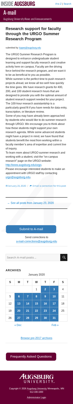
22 (36, 310)
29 (36, 317)
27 (18, 317)
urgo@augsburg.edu (18, 177)
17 (54, 303)
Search (67, 3)
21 (27, 310)
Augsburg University (37, 388)
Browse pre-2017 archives (36, 338)
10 (54, 296)
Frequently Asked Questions (31, 356)
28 (27, 317)
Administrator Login (36, 397)
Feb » (55, 325)
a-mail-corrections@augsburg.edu (36, 241)
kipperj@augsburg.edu (30, 47)
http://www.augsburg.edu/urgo (23, 164)
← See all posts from (30, 202)
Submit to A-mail (31, 229)
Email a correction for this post (49, 185)
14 (27, 303)
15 (36, 303)
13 (18, 303)
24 (54, 310)
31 (54, 317)
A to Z (58, 3)
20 (18, 310)
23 (45, 310)
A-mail (9, 12)
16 (45, 303)
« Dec (18, 325)
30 (45, 317)
